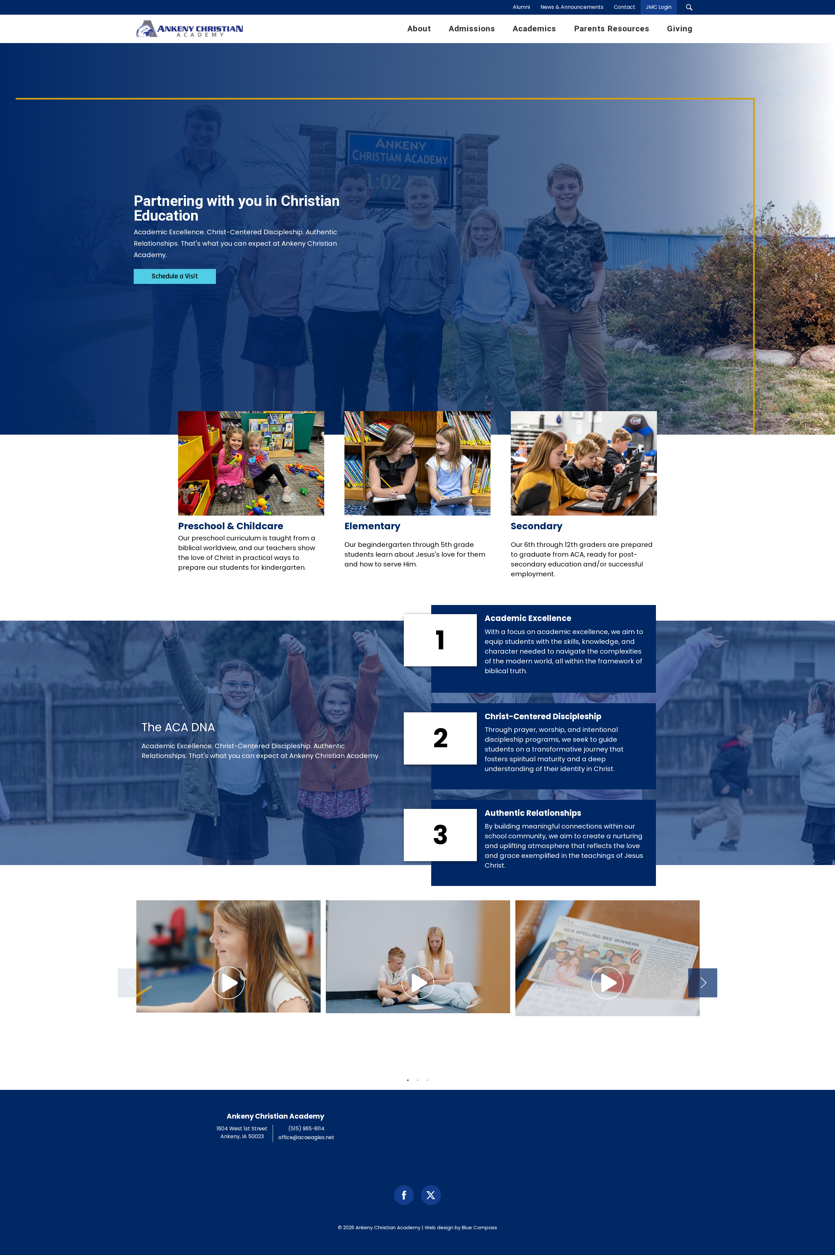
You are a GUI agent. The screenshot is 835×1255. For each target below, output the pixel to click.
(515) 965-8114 (306, 1128)
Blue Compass (479, 1227)
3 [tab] (427, 1080)
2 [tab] (417, 1080)
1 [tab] (407, 1080)
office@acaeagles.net (306, 1137)
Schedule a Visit (175, 276)
